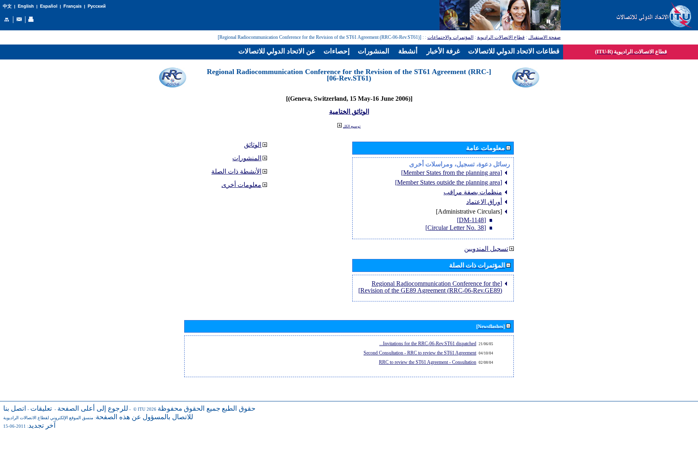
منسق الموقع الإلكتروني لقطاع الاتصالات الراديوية (48, 418)
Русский (97, 6)
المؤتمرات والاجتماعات (450, 37)
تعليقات (41, 408)
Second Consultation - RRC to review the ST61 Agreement (420, 353)
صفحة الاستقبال (544, 37)
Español (48, 6)
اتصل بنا (14, 408)
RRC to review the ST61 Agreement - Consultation (427, 362)
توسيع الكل (352, 126)
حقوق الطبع (239, 408)
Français (72, 6)
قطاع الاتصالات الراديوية (501, 37)
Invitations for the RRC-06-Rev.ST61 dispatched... (427, 343)
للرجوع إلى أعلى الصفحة (92, 408)
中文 (7, 6)
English (26, 6)
